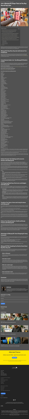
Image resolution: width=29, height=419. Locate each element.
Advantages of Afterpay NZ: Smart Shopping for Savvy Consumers (9, 38)
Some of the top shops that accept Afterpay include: (8, 32)
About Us (2, 371)
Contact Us (2, 395)
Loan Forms (2, 378)
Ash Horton (8, 287)
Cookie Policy (2, 383)
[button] (13, 400)
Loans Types (2, 370)
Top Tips (3, 308)
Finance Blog (2, 372)
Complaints (2, 382)
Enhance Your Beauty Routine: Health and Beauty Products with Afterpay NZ (10, 37)
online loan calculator (18, 66)
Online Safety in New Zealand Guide (5, 390)
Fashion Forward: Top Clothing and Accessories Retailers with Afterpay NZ (10, 33)
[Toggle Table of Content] (18, 28)
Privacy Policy (2, 388)
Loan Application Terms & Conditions (5, 377)
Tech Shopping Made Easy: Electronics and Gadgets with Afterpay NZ (9, 34)
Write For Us (2, 389)
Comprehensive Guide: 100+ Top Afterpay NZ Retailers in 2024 (9, 31)
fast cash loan (5, 69)
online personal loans (25, 55)
